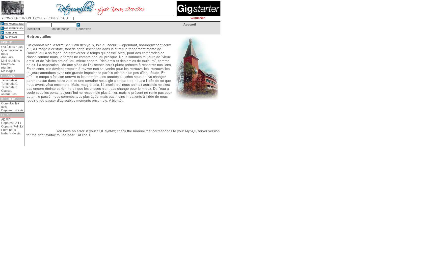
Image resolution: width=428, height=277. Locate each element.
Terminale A (9, 80)
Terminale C (9, 84)
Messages (8, 71)
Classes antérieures (9, 92)
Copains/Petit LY (12, 126)
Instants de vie (11, 133)
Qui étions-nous (12, 47)
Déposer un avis (12, 110)
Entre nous (8, 130)
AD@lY (6, 119)
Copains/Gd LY (11, 123)
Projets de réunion (8, 65)
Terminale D (9, 87)
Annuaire (7, 57)
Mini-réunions (10, 60)
